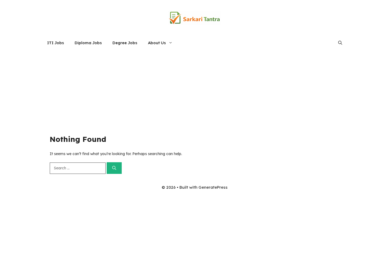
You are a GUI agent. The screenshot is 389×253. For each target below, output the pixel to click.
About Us (157, 42)
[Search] (114, 168)
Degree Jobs (124, 42)
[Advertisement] (194, 90)
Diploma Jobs (88, 42)
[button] (340, 43)
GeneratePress (213, 187)
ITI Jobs (55, 42)
